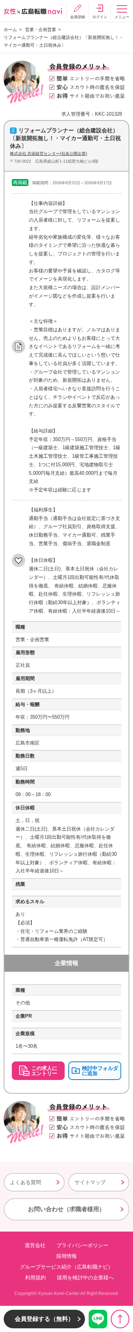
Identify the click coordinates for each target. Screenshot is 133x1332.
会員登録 (77, 17)
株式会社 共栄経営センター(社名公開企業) (48, 153)
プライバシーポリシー (82, 1245)
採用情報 (66, 1256)
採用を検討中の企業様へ (85, 1277)
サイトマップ (90, 1182)
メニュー (122, 17)
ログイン (99, 17)
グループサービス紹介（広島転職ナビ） (66, 1267)
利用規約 (35, 1277)
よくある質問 (25, 1182)
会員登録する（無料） (44, 1319)
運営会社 (35, 1245)
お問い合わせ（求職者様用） (66, 1209)
